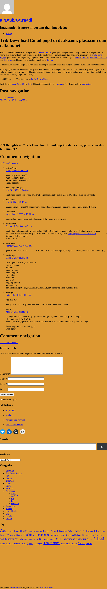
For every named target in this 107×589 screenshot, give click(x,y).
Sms (24, 543)
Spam (30, 543)
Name (3, 379)
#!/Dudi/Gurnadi (16, 20)
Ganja (102, 531)
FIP (12, 498)
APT (11, 531)
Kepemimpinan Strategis (92, 535)
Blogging (10, 471)
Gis (7, 534)
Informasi (59, 84)
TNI (63, 543)
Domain (46, 531)
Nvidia (58, 539)
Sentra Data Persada (14, 424)
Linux (8, 483)
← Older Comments (9, 163)
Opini (8, 486)
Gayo (2, 535)
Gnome (9, 478)
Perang (89, 539)
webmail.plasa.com (98, 57)
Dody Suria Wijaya (39, 79)
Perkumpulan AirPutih (15, 420)
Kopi (2, 539)
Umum (9, 518)
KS (12, 501)
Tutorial (9, 516)
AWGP (14, 496)
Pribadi (99, 539)
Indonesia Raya (57, 535)
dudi (30, 84)
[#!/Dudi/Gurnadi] (7, 13)
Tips (66, 84)
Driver (53, 531)
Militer (39, 539)
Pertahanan (10, 491)
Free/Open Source (14, 473)
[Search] (102, 446)
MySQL (52, 539)
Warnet (74, 543)
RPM (2, 543)
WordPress (16, 587)
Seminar (17, 543)
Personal (9, 488)
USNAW (15, 503)
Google (19, 535)
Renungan (10, 506)
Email (3, 384)
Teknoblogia (11, 511)
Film (96, 531)
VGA (68, 543)
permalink (86, 84)
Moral (46, 539)
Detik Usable (7, 97)
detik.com (8, 60)
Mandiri (31, 539)
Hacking (28, 534)
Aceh (4, 530)
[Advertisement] (53, 121)
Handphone (42, 534)
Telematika (51, 543)
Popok (50, 60)
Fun (7, 476)
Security (9, 543)
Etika (70, 531)
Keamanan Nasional (73, 535)
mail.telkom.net (45, 52)
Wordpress (85, 543)
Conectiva (32, 531)
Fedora (77, 530)
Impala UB (10, 410)
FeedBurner (87, 531)
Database (39, 531)
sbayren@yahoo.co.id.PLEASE (82, 233)
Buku (16, 531)
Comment (5, 374)
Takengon (38, 543)
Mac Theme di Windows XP (14, 100)
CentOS (23, 531)
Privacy (9, 33)
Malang (23, 539)
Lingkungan (11, 538)
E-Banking (62, 531)
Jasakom (9, 415)
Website (3, 389)
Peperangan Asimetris (74, 538)
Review (9, 508)
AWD (13, 493)
